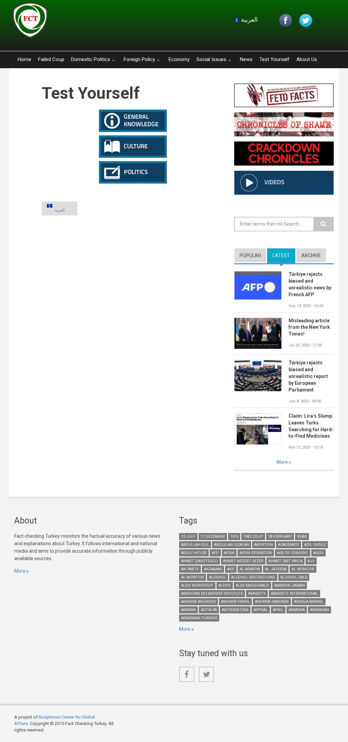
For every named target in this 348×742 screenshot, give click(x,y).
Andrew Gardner (272, 602)
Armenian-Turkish (199, 618)
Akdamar (213, 569)
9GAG (302, 536)
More (283, 462)
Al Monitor (303, 569)
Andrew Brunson (198, 602)
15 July (188, 536)
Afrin (229, 553)
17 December (213, 536)
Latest (284, 255)
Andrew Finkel (235, 602)
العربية (249, 19)
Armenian (319, 610)
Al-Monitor (192, 577)
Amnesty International (294, 593)
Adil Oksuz (315, 545)
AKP (230, 569)
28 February (280, 536)
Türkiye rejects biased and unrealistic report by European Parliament (308, 376)
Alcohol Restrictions (253, 577)
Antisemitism (235, 610)
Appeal (261, 610)
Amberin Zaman (289, 585)
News (246, 59)
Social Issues (211, 59)
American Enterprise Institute (212, 593)
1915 (234, 536)
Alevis (225, 585)
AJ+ (311, 561)
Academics (288, 545)
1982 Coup (253, 536)
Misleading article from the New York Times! (309, 327)
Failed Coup (51, 59)
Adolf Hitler (194, 553)
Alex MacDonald (252, 585)
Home (24, 59)
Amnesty (257, 593)
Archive (311, 255)
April (278, 610)
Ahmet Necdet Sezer (243, 561)
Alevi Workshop (197, 585)
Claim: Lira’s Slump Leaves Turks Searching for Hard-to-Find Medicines (311, 426)
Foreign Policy (139, 59)
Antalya (209, 610)
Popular (250, 255)
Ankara (188, 610)
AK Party (190, 569)
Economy (179, 59)
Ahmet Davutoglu (199, 561)
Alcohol (217, 577)
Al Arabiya (250, 569)
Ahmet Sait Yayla (285, 561)
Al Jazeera (275, 569)
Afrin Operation (256, 553)
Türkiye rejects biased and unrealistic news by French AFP (310, 284)
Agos (318, 553)
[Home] (94, 22)
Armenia (297, 610)
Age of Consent (292, 553)
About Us (306, 59)
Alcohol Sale (293, 577)
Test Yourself (274, 59)
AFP (215, 553)
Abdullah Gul (195, 545)
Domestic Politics (90, 59)
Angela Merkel (309, 602)
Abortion (263, 545)
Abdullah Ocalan (231, 545)
